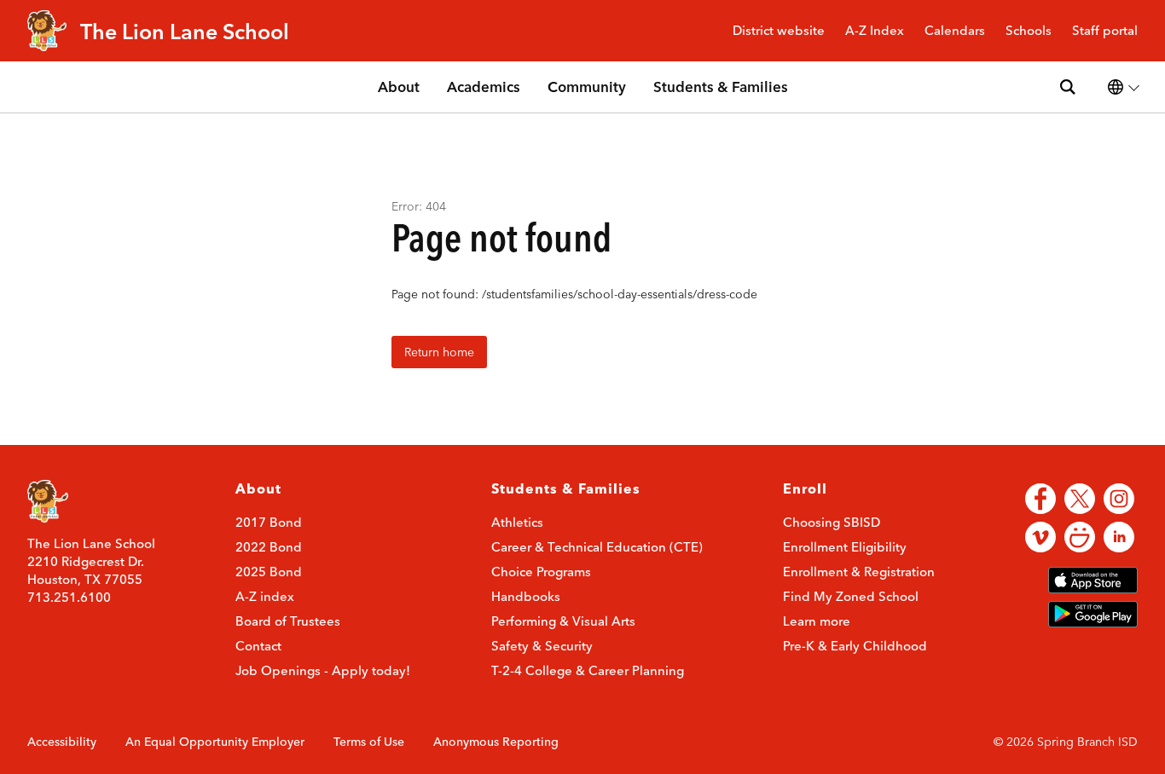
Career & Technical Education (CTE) (597, 547)
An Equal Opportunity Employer (214, 741)
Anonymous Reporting (496, 741)
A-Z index (264, 596)
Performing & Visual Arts (563, 621)
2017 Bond (268, 522)
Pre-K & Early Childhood (855, 646)
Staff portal (1105, 31)
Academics (483, 86)
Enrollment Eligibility (845, 547)
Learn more (816, 621)
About (399, 86)
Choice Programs (541, 571)
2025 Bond (268, 571)
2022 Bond (268, 547)
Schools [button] (1029, 31)
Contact (258, 646)
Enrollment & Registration (859, 571)
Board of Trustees (287, 621)
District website (779, 31)
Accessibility (61, 741)
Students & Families (720, 86)
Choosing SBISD (831, 522)
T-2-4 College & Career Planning (587, 670)
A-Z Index (874, 31)
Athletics (517, 522)
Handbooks (525, 596)
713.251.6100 (69, 597)
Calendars (954, 31)
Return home (439, 352)
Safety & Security (542, 646)
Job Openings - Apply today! (322, 670)
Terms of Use (368, 741)
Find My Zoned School (851, 596)
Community (587, 86)
